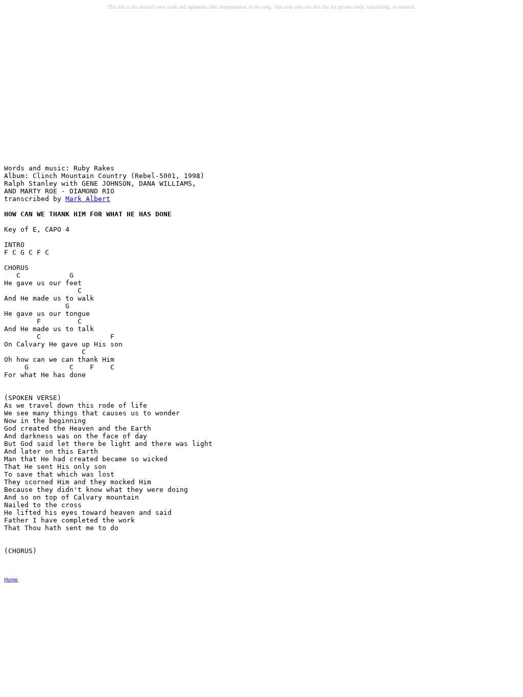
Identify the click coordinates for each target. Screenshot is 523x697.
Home (11, 579)
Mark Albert (87, 199)
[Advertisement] (82, 92)
